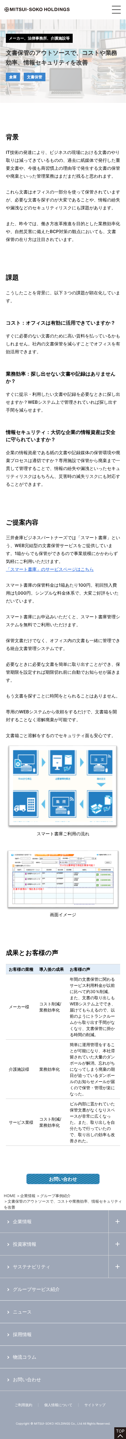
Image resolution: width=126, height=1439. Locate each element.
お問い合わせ (63, 1179)
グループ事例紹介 (55, 1195)
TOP (120, 1430)
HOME (10, 1195)
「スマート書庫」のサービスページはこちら (50, 569)
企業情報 (27, 1195)
